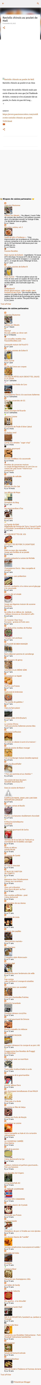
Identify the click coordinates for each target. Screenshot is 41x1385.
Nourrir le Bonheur (11, 1359)
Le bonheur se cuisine (12, 1123)
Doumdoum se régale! (13, 676)
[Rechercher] (38, 3)
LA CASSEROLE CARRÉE (13, 1141)
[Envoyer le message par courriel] (4, 125)
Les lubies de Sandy (12, 1285)
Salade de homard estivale (14, 1353)
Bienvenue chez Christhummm (16, 879)
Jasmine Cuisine (10, 417)
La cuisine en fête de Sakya (14, 1107)
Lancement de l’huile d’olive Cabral (18, 427)
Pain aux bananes (11, 1167)
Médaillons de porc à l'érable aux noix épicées (22, 1231)
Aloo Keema (9, 1143)
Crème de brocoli (11, 897)
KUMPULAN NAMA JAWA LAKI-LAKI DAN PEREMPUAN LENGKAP (20, 799)
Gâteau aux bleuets (11, 215)
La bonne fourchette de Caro (15, 384)
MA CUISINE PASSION (12, 1035)
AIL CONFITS (9, 873)
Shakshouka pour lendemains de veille (19, 973)
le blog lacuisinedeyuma (13, 822)
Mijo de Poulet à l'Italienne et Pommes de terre (22, 1369)
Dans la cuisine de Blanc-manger (17, 748)
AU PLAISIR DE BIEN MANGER (16, 644)
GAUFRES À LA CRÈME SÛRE (15, 670)
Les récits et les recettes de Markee (18, 628)
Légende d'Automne (12, 205)
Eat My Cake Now (11, 1325)
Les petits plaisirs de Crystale (15, 1205)
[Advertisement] (20, 53)
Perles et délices (10, 848)
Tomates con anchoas (13, 638)
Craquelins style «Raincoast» (15, 957)
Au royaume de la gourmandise (16, 1075)
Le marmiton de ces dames (15, 903)
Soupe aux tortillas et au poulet (16, 552)
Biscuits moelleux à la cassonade (17, 459)
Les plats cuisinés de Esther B (16, 267)
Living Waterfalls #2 (12, 1183)
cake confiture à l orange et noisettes (19, 981)
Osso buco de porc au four (15, 889)
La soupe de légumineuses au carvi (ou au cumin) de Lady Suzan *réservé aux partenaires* (20, 468)
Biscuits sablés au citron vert (15, 333)
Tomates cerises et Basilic (14, 806)
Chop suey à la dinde (12, 1101)
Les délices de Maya (12, 492)
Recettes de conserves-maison (16, 465)
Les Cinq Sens (9, 947)
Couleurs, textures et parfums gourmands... (21, 1165)
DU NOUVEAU (10, 1053)
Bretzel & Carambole (12, 1003)
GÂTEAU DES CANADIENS (14, 1199)
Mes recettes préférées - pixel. (16, 895)
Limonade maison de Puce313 (16, 345)
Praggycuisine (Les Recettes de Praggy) (19, 1051)
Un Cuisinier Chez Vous (13, 620)
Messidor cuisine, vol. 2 (13, 227)
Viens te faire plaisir (12, 708)
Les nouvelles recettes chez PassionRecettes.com (15, 340)
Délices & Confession (12, 732)
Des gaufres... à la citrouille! (15, 1301)
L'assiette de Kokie (11, 1253)
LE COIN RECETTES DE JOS (15, 534)
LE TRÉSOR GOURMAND (14, 1189)
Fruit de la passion (11, 1149)
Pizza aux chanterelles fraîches (16, 997)
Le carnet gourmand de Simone (16, 1019)
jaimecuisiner (9, 1343)
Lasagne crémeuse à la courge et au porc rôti (22, 1045)
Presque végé (9, 963)
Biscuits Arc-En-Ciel (12, 486)
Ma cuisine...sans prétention (15, 576)
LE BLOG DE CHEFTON (13, 871)
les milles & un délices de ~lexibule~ (18, 612)
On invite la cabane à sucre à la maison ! (20, 742)
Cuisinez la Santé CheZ (13, 1307)
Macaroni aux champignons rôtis (17, 1279)
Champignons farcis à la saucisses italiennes (22, 395)
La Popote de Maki (11, 524)
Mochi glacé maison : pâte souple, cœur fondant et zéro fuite (20, 291)
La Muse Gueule (10, 1221)
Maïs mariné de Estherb (13, 255)
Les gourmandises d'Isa (13, 508)
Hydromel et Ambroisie (13, 692)
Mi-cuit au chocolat (12, 866)
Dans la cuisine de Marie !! (14, 788)
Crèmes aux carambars (13, 881)
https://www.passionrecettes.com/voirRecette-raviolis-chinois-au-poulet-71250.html (20, 117)
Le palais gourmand (12, 449)
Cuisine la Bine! (10, 1269)
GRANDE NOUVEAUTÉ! (13, 782)
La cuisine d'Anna (11, 724)
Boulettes (8, 1263)
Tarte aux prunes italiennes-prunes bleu (19, 726)
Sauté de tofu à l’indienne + (15, 237)
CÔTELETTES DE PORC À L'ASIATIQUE (19, 544)
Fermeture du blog (11, 502)
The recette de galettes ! (13, 702)
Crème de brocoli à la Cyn (14, 1159)
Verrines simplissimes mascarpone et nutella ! (22, 1247)
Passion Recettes (11, 251)
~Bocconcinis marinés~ (13, 941)
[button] (4, 27)
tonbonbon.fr (9, 289)
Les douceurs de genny (13, 660)
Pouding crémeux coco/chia (15, 1013)
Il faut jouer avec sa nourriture (16, 1059)
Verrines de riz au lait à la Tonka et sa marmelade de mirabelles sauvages (19, 841)
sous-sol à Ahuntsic (12, 887)
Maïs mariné (9, 277)
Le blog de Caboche (12, 1291)
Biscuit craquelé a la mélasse (15, 1029)
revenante (8, 824)
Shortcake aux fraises (12, 1215)
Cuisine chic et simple (12, 594)
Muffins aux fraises (12, 686)
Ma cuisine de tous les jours (15, 780)
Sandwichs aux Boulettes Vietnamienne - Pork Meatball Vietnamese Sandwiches (22, 1336)
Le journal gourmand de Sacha (16, 830)
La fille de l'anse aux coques (15, 367)
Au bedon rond (10, 433)
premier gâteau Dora (12, 1085)
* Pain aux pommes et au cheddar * (18, 774)
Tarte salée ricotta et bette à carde (18, 1069)
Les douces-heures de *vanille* (16, 1237)
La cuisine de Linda (11, 917)
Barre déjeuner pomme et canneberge (19, 654)
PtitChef (7, 331)
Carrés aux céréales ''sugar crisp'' (17, 443)
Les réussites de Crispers (14, 1173)
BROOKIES (8, 518)
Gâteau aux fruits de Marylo (15, 1117)
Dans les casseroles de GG (14, 401)
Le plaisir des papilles (12, 931)
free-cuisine (9, 979)
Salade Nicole (9, 850)
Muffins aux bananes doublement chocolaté (21, 816)
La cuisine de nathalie (12, 476)
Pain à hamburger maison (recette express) (21, 758)
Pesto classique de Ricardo (15, 411)
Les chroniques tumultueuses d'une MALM (21, 1091)
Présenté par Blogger (21, 1382)
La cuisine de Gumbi (12, 855)
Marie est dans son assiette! (15, 987)
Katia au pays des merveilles (15, 550)
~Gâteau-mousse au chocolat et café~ (19, 614)
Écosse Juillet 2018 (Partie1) (15, 718)
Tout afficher (6, 304)
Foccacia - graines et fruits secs (16, 622)
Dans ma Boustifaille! (12, 764)
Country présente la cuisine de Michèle (19, 558)
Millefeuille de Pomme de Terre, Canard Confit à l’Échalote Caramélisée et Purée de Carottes (22, 527)
